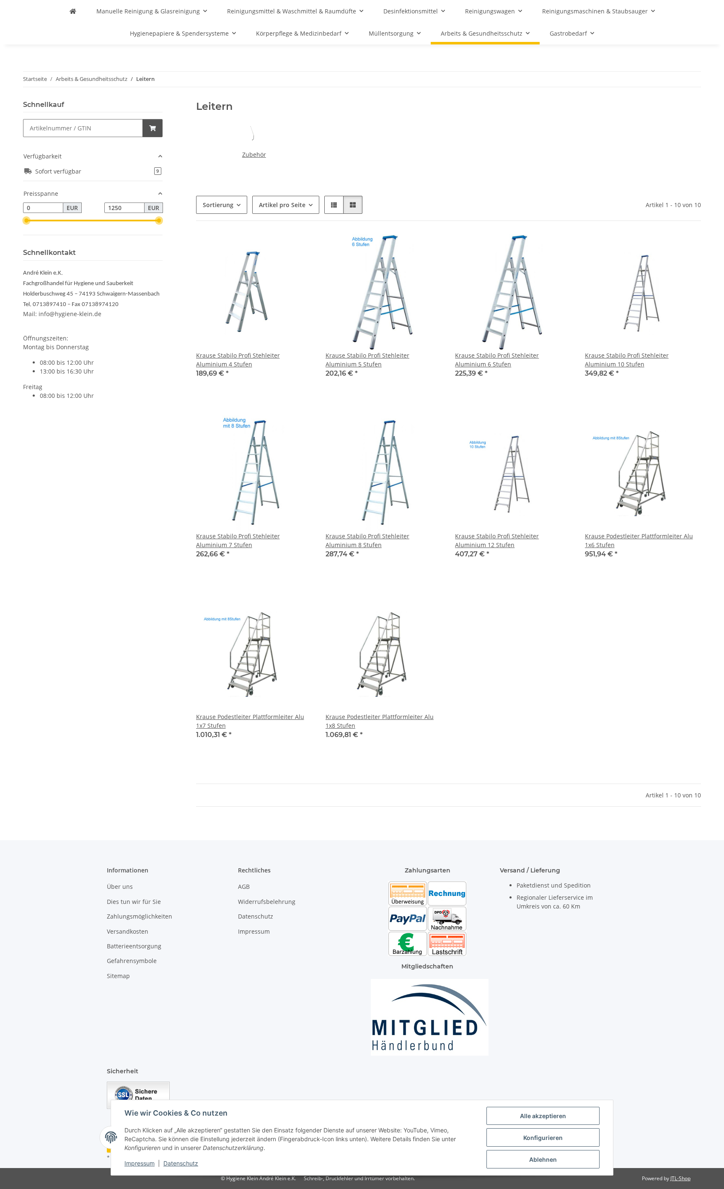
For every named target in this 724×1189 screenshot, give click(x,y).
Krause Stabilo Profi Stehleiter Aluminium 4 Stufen (238, 359)
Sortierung (218, 205)
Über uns (120, 886)
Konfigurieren (543, 1137)
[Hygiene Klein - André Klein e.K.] (72, 11)
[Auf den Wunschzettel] (298, 248)
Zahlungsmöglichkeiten (139, 916)
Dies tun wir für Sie (134, 902)
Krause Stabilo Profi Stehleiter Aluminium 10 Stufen (627, 359)
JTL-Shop (680, 1178)
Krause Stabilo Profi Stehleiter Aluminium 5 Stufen (367, 359)
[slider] (26, 220)
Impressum (139, 1163)
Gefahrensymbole (132, 961)
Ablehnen (543, 1159)
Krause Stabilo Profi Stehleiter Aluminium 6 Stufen (497, 359)
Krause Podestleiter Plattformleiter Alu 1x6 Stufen (639, 540)
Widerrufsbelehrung (266, 902)
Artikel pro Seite (282, 205)
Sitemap (118, 976)
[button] (334, 205)
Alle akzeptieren (543, 1115)
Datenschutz (180, 1163)
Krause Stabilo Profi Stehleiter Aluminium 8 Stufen (367, 540)
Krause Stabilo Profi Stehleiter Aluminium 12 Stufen (497, 540)
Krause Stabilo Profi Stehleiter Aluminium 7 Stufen (238, 540)
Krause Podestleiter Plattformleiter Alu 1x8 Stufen (380, 721)
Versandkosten (127, 931)
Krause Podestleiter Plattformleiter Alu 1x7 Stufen (250, 721)
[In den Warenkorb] (152, 128)
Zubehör (254, 154)
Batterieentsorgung (134, 946)
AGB (244, 886)
